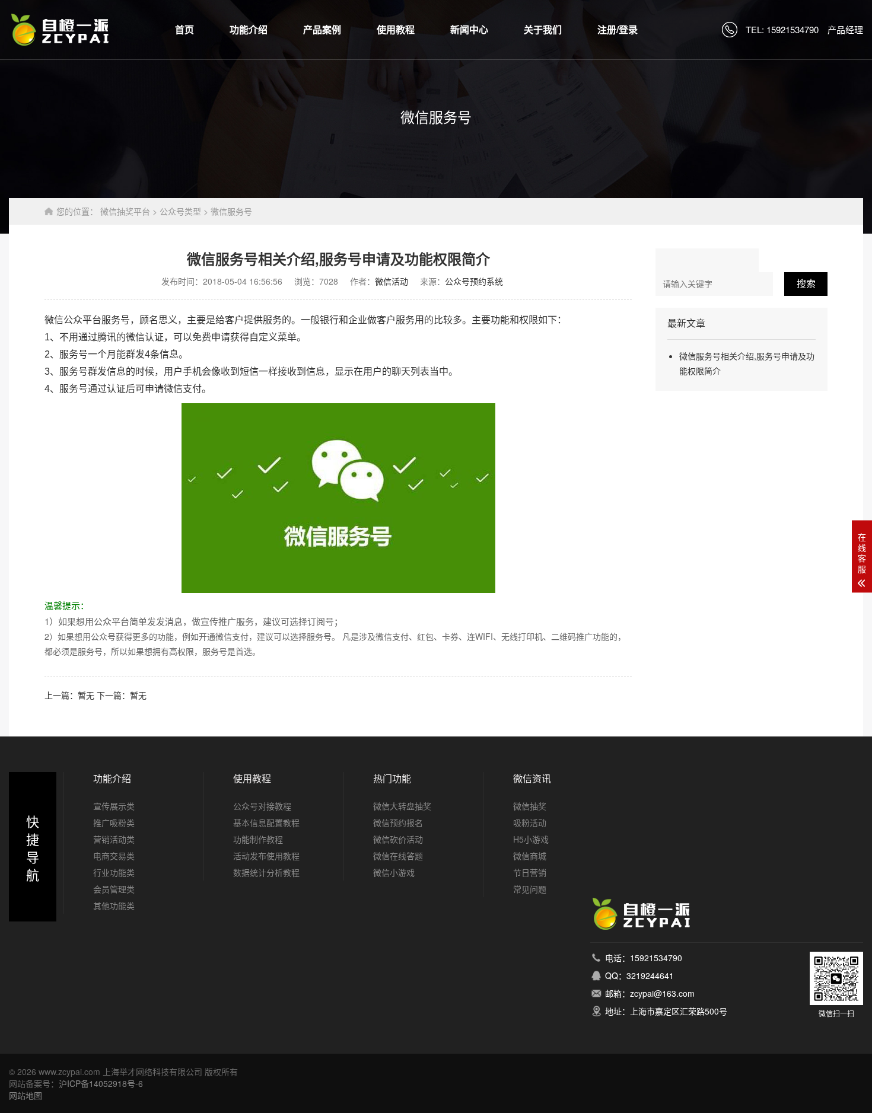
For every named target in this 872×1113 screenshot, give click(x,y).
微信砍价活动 (398, 839)
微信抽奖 (529, 806)
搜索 (806, 284)
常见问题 (529, 889)
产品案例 (322, 29)
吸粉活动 (529, 822)
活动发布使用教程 (266, 856)
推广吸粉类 (114, 822)
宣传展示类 (114, 806)
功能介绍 (249, 29)
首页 (184, 29)
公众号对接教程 (262, 806)
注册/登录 (617, 29)
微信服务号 (231, 211)
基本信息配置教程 (266, 822)
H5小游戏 (531, 839)
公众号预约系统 (474, 281)
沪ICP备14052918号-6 (101, 1083)
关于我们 (543, 29)
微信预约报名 (398, 822)
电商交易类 (114, 856)
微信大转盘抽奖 (402, 806)
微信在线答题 (398, 856)
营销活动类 (114, 839)
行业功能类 (114, 872)
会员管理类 (114, 889)
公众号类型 (180, 211)
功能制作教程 (258, 839)
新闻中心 (469, 29)
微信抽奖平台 (125, 211)
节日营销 (529, 872)
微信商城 (529, 856)
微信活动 (391, 281)
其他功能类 (114, 905)
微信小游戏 (394, 872)
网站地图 (25, 1095)
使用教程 (396, 29)
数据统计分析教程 (266, 872)
